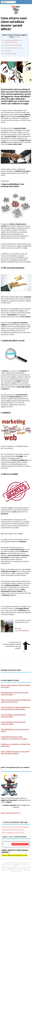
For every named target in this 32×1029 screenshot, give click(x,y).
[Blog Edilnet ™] (16, 15)
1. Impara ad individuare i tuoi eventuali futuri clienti (12, 41)
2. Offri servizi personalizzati (12, 45)
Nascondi (16, 37)
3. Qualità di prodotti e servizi (12, 48)
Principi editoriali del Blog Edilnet (13, 830)
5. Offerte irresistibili (9, 54)
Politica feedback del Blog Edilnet (13, 833)
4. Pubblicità (7, 51)
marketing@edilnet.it (22, 630)
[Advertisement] (16, 950)
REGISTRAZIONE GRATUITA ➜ (11, 813)
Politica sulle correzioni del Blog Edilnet (15, 827)
